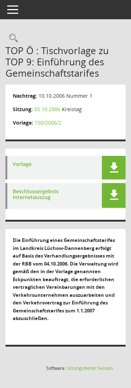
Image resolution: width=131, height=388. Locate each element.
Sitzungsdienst (90, 368)
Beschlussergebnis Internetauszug (36, 195)
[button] (114, 167)
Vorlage (22, 164)
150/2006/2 (48, 122)
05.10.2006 (47, 109)
